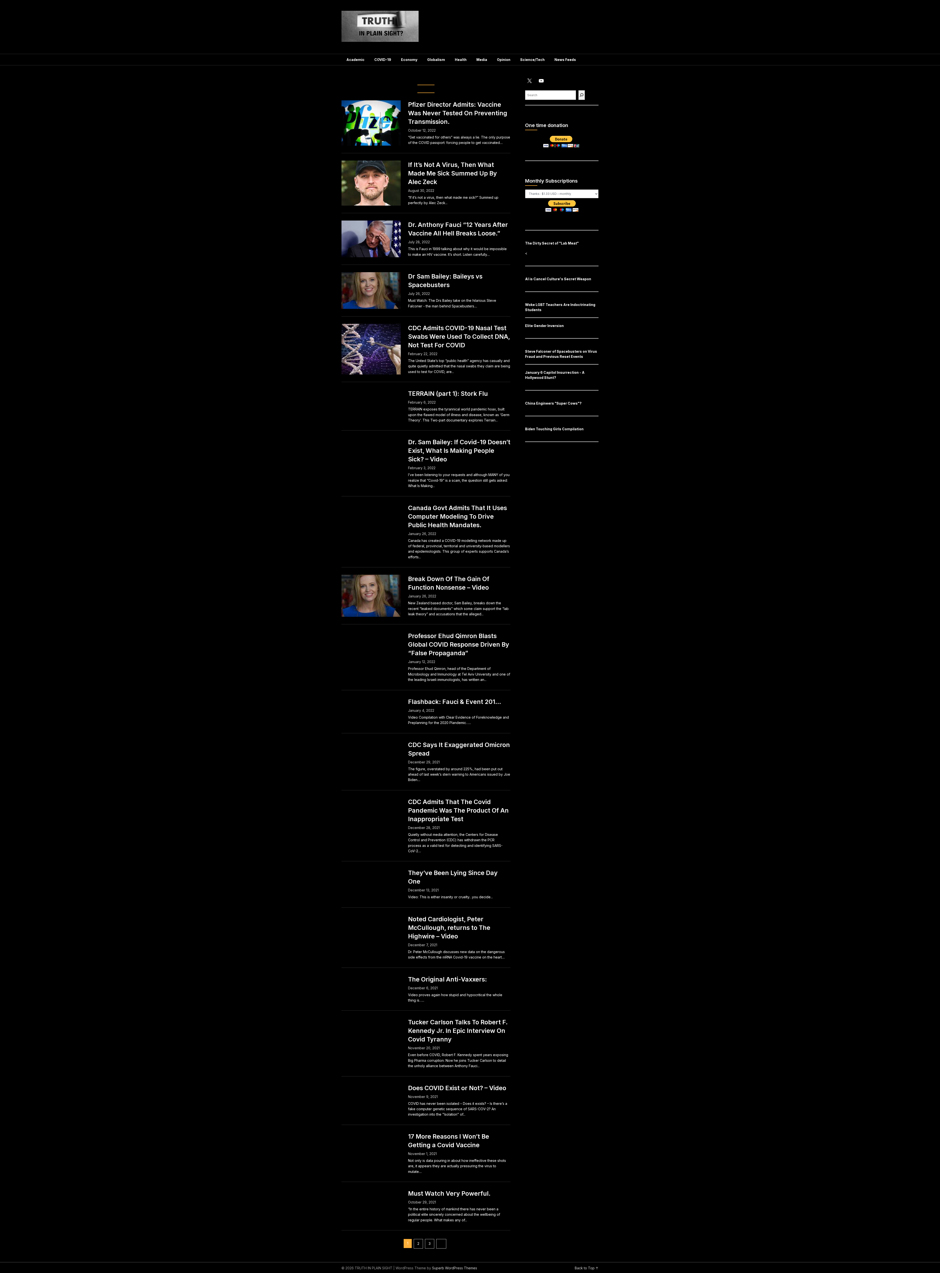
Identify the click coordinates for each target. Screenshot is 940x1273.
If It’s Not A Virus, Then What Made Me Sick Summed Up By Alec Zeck (452, 173)
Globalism (436, 60)
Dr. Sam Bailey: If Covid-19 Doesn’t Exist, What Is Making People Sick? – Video (459, 450)
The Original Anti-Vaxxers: (447, 979)
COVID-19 (382, 60)
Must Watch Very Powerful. (449, 1193)
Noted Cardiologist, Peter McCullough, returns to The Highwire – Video (449, 927)
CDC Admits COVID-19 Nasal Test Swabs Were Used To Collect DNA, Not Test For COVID (459, 336)
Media (481, 60)
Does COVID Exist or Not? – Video (457, 1088)
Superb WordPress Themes (454, 1268)
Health (461, 60)
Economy (409, 60)
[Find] (581, 95)
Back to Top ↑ (587, 1268)
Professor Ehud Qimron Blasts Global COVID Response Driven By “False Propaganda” (458, 644)
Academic (355, 60)
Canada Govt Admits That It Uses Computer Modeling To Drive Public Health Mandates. (457, 516)
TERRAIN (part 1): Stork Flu (448, 393)
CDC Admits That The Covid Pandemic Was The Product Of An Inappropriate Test (458, 810)
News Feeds (565, 60)
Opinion (503, 60)
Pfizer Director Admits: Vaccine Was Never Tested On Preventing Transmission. (457, 113)
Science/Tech (532, 60)
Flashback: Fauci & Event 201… (454, 701)
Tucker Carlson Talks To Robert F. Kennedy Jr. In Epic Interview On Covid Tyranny (457, 1030)
